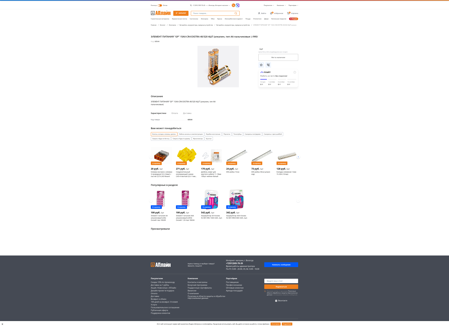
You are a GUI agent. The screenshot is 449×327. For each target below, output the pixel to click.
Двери (266, 19)
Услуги (154, 304)
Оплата (174, 113)
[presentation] (151, 157)
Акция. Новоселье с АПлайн (163, 288)
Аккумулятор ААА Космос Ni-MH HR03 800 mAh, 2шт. (237, 217)
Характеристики (158, 113)
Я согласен (275, 324)
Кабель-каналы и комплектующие (191, 134)
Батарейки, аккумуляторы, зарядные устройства (196, 25)
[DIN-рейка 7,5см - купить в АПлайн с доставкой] (237, 155)
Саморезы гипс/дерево (253, 134)
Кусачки (209, 139)
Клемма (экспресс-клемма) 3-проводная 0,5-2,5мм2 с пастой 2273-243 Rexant (161, 174)
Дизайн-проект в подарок (162, 290)
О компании (193, 293)
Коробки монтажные (213, 134)
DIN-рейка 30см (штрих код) (260, 173)
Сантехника (194, 19)
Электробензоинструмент (234, 19)
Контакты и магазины (197, 282)
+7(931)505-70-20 (234, 263)
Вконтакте (282, 300)
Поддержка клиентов (160, 313)
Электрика (204, 19)
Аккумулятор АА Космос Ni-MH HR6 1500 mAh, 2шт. (211, 217)
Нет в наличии (278, 57)
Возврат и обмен (158, 299)
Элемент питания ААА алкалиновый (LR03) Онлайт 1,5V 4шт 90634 (185, 218)
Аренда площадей (234, 290)
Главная (153, 25)
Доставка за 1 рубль (160, 285)
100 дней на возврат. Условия (164, 302)
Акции (294, 19)
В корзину (156, 163)
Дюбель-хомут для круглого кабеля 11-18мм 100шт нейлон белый (211, 174)
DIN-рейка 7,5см (232, 172)
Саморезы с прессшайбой (273, 134)
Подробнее (287, 324)
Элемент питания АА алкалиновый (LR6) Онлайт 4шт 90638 (159, 218)
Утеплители (257, 19)
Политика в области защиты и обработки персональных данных (206, 297)
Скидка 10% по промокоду (163, 282)
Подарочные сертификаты (200, 288)
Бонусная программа (197, 285)
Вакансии (192, 290)
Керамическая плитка (179, 19)
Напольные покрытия (278, 19)
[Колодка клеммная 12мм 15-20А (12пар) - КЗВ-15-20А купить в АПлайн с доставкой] (287, 155)
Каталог (162, 25)
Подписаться (281, 287)
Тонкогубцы (238, 134)
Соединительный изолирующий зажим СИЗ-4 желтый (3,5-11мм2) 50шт (186, 174)
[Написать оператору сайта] (237, 5)
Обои (213, 19)
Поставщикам (232, 282)
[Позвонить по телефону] (233, 5)
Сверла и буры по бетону (160, 139)
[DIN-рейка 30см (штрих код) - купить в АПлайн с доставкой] (262, 155)
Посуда (248, 19)
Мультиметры (198, 139)
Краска (219, 19)
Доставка (187, 113)
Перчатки (227, 134)
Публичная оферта (159, 310)
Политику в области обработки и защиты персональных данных (282, 293)
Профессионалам (234, 285)
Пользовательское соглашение (165, 307)
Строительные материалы (160, 19)
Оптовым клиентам (235, 288)
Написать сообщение (281, 265)
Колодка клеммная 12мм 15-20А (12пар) (286, 173)
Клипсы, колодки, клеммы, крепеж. (164, 134)
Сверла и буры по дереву (181, 139)
